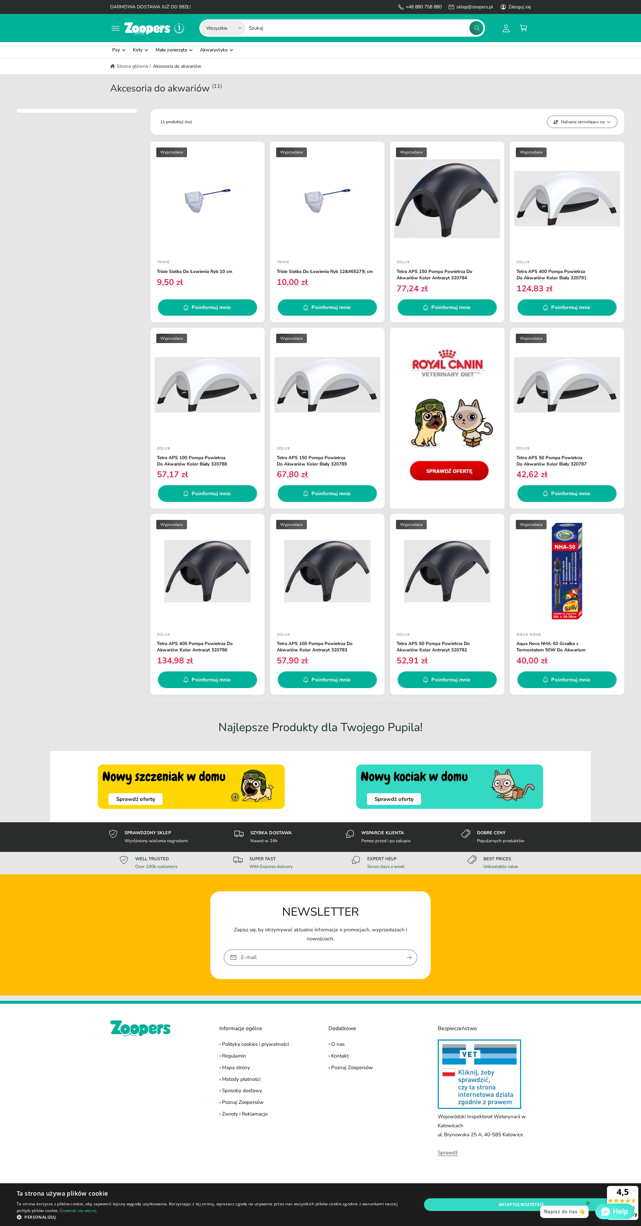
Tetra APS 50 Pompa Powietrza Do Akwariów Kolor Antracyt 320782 (433, 647)
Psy (116, 50)
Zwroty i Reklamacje (245, 1114)
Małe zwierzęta (171, 50)
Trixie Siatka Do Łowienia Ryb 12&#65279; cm (325, 272)
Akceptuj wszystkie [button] (521, 1204)
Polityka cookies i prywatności (255, 1044)
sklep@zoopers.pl (474, 7)
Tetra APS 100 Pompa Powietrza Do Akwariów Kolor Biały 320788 (192, 461)
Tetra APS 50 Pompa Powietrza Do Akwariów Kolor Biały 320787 (551, 461)
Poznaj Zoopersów (243, 1102)
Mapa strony (236, 1067)
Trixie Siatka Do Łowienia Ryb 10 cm (194, 272)
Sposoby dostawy (242, 1090)
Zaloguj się (519, 7)
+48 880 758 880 (424, 7)
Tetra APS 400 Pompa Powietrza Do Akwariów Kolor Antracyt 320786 (195, 647)
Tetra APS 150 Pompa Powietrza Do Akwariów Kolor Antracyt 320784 (434, 275)
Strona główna (132, 66)
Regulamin (234, 1055)
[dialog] (320, 1204)
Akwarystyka (213, 50)
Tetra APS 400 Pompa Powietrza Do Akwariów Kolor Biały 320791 (551, 275)
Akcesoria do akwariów (177, 66)
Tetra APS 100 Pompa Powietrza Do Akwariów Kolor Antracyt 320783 (315, 647)
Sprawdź (448, 1152)
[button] (115, 28)
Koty (138, 50)
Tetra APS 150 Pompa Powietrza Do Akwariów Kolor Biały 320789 (312, 461)
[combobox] (366, 28)
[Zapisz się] (409, 957)
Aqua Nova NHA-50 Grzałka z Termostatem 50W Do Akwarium (551, 647)
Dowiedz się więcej (78, 1210)
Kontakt (340, 1055)
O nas (338, 1044)
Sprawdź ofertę (135, 799)
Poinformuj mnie (211, 307)
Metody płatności (241, 1079)
